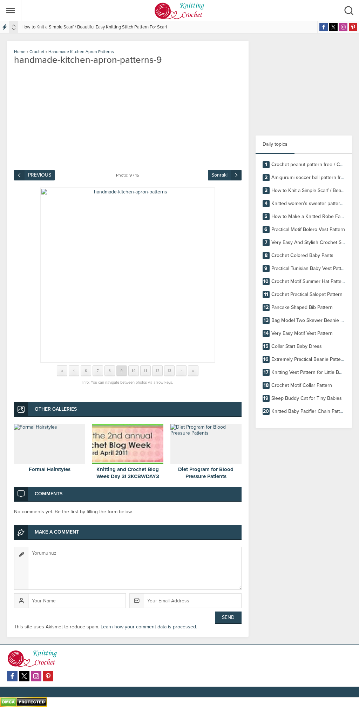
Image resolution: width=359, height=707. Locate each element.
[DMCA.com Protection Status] (23, 704)
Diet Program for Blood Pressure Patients (205, 473)
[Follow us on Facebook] (323, 27)
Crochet (37, 51)
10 (133, 371)
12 (157, 371)
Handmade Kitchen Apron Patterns (82, 51)
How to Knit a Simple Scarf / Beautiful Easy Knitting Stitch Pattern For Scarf (94, 27)
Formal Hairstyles (49, 469)
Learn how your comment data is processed (148, 627)
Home (20, 51)
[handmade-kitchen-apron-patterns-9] (128, 275)
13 (169, 371)
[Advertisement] (304, 84)
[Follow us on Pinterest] (353, 27)
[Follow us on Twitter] (333, 27)
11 (146, 371)
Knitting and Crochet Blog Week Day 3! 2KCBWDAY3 (127, 473)
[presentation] (13, 25)
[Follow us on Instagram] (343, 27)
